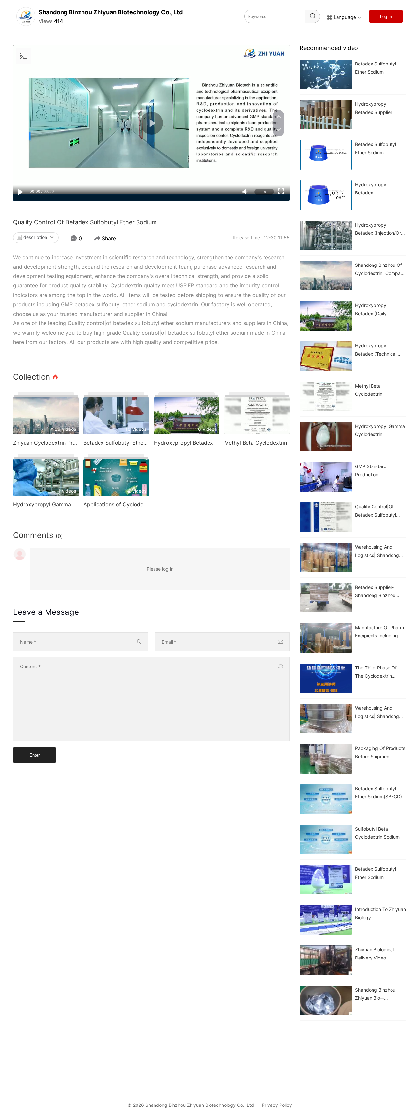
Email (169, 642)
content (30, 666)
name (28, 642)
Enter (34, 755)
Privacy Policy (277, 1105)
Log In (386, 16)
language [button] (344, 17)
